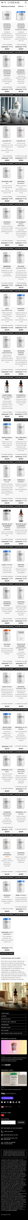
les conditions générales (11, 1210)
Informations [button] (6, 1019)
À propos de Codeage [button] (8, 1021)
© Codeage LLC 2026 (5, 1214)
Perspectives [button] (6, 1027)
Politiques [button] (5, 1030)
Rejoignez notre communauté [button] (11, 1033)
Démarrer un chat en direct (13, 1128)
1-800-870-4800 (8, 1131)
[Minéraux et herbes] (14, 111)
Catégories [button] (5, 1013)
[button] (5, 2)
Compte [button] (3, 1016)
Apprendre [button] (5, 1024)
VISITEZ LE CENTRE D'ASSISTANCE (9, 1143)
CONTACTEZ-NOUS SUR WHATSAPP (10, 1139)
